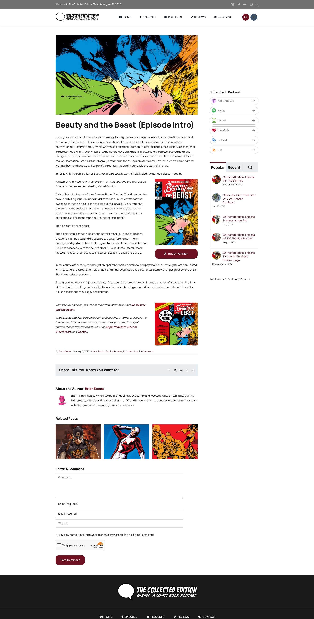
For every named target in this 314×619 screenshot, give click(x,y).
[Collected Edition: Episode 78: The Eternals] (216, 177)
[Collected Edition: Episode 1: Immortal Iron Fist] (216, 217)
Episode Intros (130, 351)
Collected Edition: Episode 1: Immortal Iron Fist (239, 218)
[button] (58, 441)
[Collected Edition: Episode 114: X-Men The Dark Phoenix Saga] (216, 253)
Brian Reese (65, 351)
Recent (234, 167)
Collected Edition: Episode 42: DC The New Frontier (239, 236)
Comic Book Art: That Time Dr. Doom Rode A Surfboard (239, 198)
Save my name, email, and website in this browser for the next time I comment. (107, 535)
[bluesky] (232, 4)
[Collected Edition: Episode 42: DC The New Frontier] (216, 235)
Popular (218, 167)
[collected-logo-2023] (157, 582)
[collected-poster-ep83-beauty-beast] (176, 304)
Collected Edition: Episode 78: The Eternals (239, 178)
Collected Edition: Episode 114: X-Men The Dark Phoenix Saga (239, 256)
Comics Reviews (114, 351)
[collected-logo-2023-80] (77, 14)
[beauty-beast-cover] (176, 180)
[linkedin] (257, 4)
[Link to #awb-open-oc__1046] (245, 17)
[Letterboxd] (244, 4)
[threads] (239, 4)
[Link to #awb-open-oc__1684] (253, 17)
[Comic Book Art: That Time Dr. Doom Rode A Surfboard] (216, 195)
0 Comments (147, 351)
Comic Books (98, 351)
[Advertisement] (237, 58)
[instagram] (251, 4)
